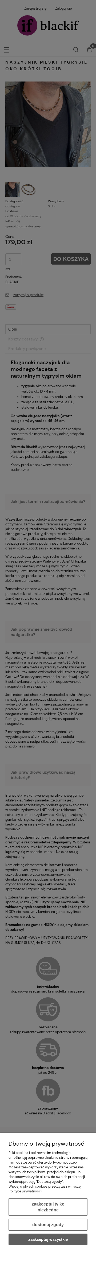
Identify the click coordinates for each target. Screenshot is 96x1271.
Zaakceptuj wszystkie (48, 1239)
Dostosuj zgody (48, 1224)
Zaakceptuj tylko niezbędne (48, 1207)
